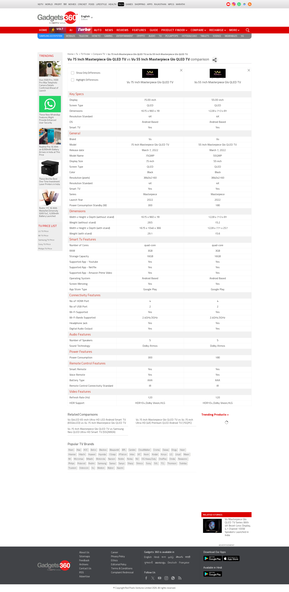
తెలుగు (179, 557)
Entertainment (124, 36)
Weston (100, 468)
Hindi (156, 557)
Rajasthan (160, 4)
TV (160, 36)
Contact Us (85, 568)
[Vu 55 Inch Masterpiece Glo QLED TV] (218, 74)
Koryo (164, 454)
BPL (124, 450)
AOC (86, 450)
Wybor (111, 468)
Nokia (129, 459)
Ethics (114, 560)
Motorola (100, 459)
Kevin (146, 454)
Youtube (160, 577)
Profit (58, 4)
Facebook (146, 577)
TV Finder (85, 54)
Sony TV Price (44, 244)
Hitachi (82, 454)
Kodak (155, 454)
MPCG (171, 4)
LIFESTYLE (101, 4)
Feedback (84, 560)
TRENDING (46, 56)
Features (139, 30)
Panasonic (182, 459)
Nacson (111, 459)
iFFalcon (123, 454)
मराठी (187, 557)
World (49, 4)
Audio (152, 36)
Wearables (231, 36)
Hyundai (102, 454)
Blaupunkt (114, 450)
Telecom (83, 36)
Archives (83, 564)
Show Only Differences (88, 73)
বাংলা (164, 557)
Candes (132, 450)
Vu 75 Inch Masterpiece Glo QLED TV (150, 82)
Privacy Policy (118, 556)
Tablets (205, 36)
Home (43, 30)
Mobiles (70, 36)
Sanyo (121, 464)
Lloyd (177, 454)
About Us (84, 552)
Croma (156, 450)
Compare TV (99, 54)
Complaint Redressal (122, 572)
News (109, 30)
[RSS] (250, 4)
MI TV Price (43, 236)
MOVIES (72, 4)
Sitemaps (84, 556)
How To (96, 36)
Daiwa (165, 450)
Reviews (123, 30)
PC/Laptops (171, 36)
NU (137, 459)
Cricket (82, 4)
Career (114, 552)
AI (71, 30)
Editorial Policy (118, 564)
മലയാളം (160, 563)
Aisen (70, 450)
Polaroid (81, 464)
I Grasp (112, 454)
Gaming (108, 36)
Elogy (174, 450)
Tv (77, 54)
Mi (69, 459)
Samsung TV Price (46, 240)
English (148, 557)
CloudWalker (144, 450)
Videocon (83, 468)
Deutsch (172, 563)
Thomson (171, 464)
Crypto (141, 36)
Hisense (72, 454)
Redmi (91, 464)
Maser (186, 454)
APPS (149, 4)
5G (242, 36)
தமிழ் (171, 557)
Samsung (102, 464)
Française (184, 563)
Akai (78, 450)
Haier (182, 450)
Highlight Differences (87, 80)
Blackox (103, 450)
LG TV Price (43, 231)
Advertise (84, 576)
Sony (148, 464)
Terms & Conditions (121, 568)
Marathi (180, 4)
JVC (139, 454)
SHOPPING (140, 4)
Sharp (130, 464)
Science (217, 36)
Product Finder (173, 30)
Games (129, 4)
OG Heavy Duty (149, 459)
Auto (98, 30)
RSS (81, 572)
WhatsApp (173, 577)
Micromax (78, 459)
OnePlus (162, 459)
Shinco (139, 464)
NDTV (40, 4)
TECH (121, 4)
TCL (162, 464)
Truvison (72, 468)
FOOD (91, 4)
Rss (179, 577)
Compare (197, 30)
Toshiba (182, 464)
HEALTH (112, 4)
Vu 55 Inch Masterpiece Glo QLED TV (217, 82)
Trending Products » (215, 414)
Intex (132, 454)
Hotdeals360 (189, 36)
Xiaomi (120, 468)
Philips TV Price (45, 249)
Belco (93, 450)
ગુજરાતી (148, 563)
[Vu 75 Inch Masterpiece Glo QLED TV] (150, 74)
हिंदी (65, 4)
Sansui (112, 464)
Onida (172, 459)
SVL (156, 464)
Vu (93, 468)
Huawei (91, 454)
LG (171, 454)
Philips (71, 464)
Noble (121, 459)
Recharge (216, 30)
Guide (154, 30)
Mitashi (89, 459)
